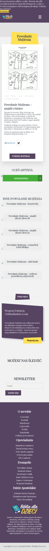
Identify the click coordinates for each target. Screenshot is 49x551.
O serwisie (24, 417)
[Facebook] (10, 143)
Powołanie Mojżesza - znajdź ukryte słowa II (22, 231)
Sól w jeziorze (24, 458)
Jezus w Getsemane (24, 480)
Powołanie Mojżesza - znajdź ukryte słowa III (22, 217)
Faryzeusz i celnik (24, 474)
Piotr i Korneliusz (24, 499)
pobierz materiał (21, 156)
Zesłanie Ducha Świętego (24, 493)
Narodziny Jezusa (24, 468)
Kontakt (24, 420)
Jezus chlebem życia (24, 477)
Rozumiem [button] (4, 11)
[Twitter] (19, 143)
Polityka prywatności (24, 435)
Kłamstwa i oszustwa (24, 445)
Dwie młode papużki (24, 451)
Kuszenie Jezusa (24, 471)
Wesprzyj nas (32, 340)
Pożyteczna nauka (24, 455)
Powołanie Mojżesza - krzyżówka (22, 204)
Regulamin (24, 432)
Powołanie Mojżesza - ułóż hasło (22, 262)
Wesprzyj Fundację (24, 483)
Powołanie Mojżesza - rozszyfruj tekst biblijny (22, 246)
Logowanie (24, 426)
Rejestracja (24, 423)
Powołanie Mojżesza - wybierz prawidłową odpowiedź (22, 275)
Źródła (24, 429)
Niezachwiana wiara (24, 448)
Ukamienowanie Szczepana (24, 496)
